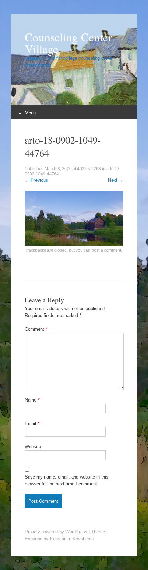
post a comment (106, 250)
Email (32, 423)
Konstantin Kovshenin (72, 538)
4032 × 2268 (89, 168)
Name (32, 400)
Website (33, 446)
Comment (36, 329)
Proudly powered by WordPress (56, 531)
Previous (36, 180)
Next (115, 180)
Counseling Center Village (68, 43)
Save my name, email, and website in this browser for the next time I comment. (66, 480)
